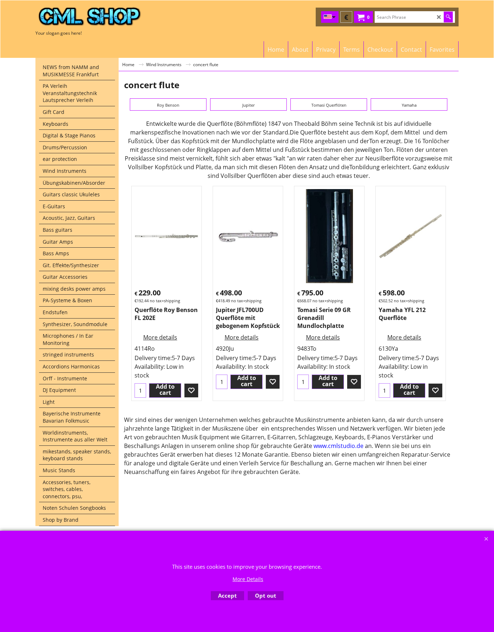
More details (160, 337)
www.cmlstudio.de (338, 446)
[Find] (448, 17)
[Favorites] (191, 390)
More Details (248, 579)
